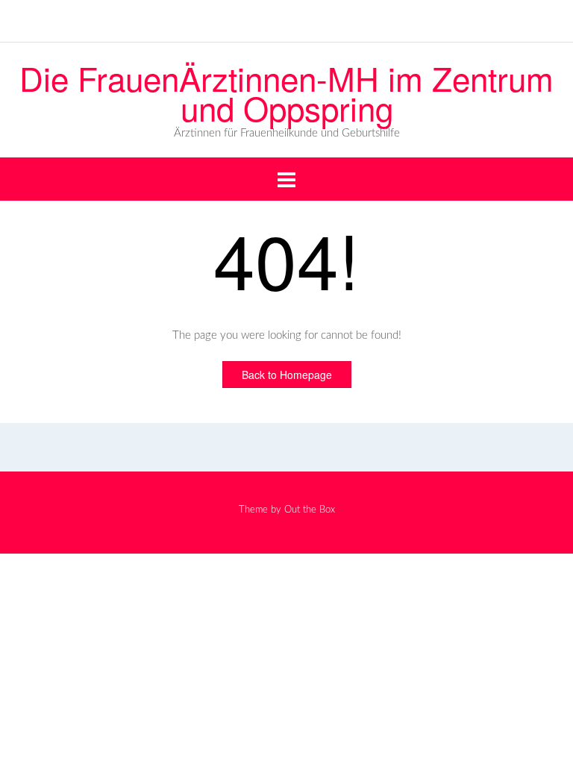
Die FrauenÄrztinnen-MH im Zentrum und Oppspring (286, 92)
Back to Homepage (287, 374)
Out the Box (309, 510)
